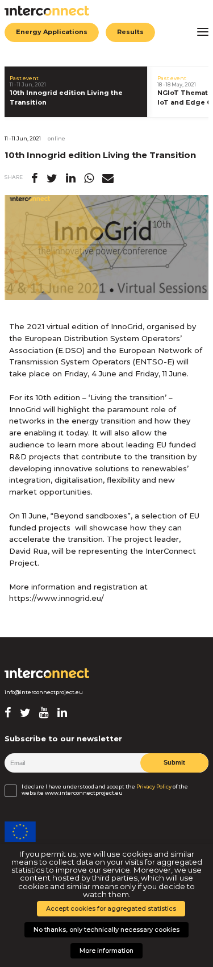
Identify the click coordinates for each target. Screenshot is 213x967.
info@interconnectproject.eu (44, 692)
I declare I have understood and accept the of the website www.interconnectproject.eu (105, 789)
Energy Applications (51, 32)
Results (130, 32)
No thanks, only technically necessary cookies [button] (106, 929)
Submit (174, 762)
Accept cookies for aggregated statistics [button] (111, 908)
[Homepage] (47, 673)
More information (106, 950)
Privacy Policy (154, 787)
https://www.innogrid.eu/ (56, 598)
